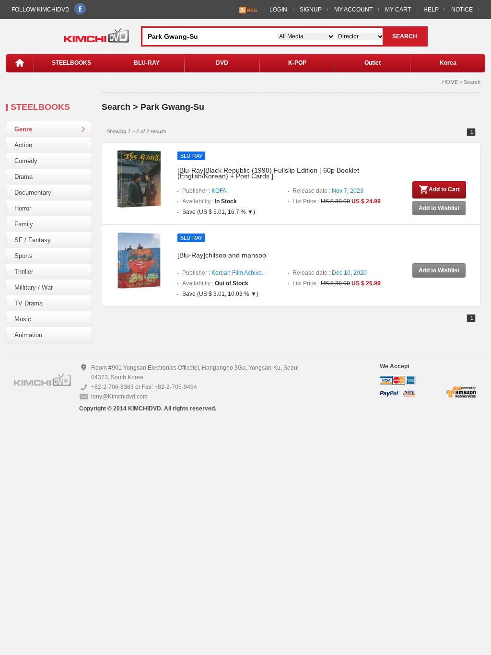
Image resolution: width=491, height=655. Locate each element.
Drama (23, 176)
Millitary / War (33, 287)
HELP (431, 9)
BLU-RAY (147, 62)
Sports (23, 255)
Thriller (23, 271)
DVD (222, 62)
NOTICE (462, 9)
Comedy (25, 160)
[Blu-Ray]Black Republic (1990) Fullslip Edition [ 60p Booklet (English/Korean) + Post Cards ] (268, 173)
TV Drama (28, 303)
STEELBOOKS (71, 62)
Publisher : (205, 190)
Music (22, 319)
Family (23, 224)
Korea (448, 62)
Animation (28, 335)
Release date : (327, 190)
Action (23, 145)
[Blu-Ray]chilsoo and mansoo (221, 255)
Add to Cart (444, 189)
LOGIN (278, 9)
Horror (22, 208)
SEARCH (404, 36)
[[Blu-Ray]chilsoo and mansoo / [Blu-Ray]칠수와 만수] (139, 260)
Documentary (32, 192)
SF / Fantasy (32, 240)
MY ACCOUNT (353, 9)
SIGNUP (311, 9)
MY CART (398, 9)
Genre (23, 129)
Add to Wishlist (439, 208)
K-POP (297, 62)
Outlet (372, 62)
